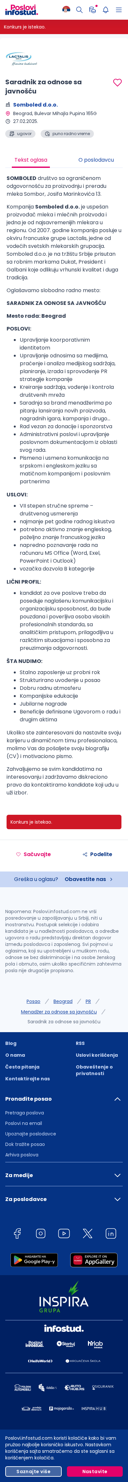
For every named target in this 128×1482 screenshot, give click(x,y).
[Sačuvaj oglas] (117, 82)
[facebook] (17, 1234)
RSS (80, 1043)
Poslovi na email (23, 1123)
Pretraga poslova (24, 1113)
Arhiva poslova (21, 1155)
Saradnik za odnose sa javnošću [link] (64, 1021)
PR (88, 1001)
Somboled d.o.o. (35, 105)
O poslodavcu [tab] (96, 160)
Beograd (63, 1001)
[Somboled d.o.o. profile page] (21, 59)
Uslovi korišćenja (97, 1055)
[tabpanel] (64, 488)
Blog (10, 1043)
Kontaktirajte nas (27, 1078)
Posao (33, 1001)
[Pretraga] (79, 10)
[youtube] (64, 1234)
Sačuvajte (37, 854)
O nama (15, 1055)
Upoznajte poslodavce (30, 1134)
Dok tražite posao (25, 1144)
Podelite (101, 854)
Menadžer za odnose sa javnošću (59, 1012)
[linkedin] (110, 1234)
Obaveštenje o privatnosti (94, 1070)
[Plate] (92, 10)
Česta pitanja (22, 1067)
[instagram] (40, 1234)
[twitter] (87, 1234)
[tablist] (64, 160)
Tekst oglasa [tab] (30, 160)
